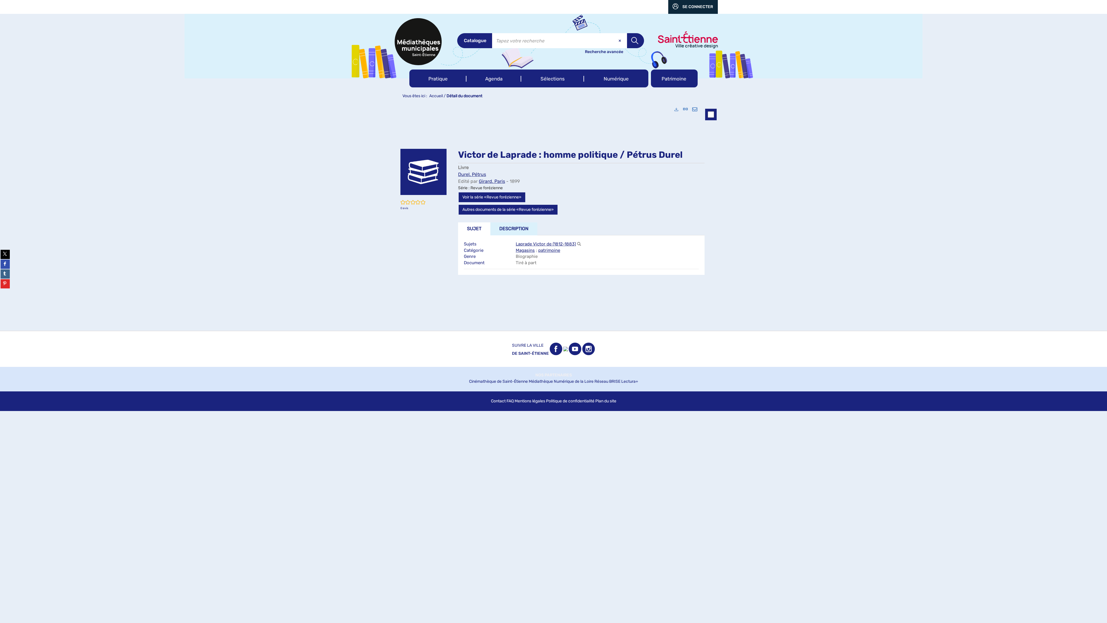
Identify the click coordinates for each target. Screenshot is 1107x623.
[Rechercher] (579, 244)
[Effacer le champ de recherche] (620, 40)
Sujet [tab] (474, 228)
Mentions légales (530, 401)
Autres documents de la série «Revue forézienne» (508, 209)
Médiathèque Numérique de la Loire (561, 381)
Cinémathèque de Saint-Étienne (498, 381)
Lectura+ (629, 381)
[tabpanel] (553, 216)
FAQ (510, 401)
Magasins (525, 250)
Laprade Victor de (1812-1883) (546, 244)
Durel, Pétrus (472, 174)
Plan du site (605, 401)
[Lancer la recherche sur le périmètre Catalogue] (635, 40)
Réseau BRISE (607, 381)
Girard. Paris (492, 181)
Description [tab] (513, 228)
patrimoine (549, 250)
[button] (437, 78)
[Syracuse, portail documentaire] (418, 41)
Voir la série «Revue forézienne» (492, 197)
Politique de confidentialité (570, 401)
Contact (498, 401)
